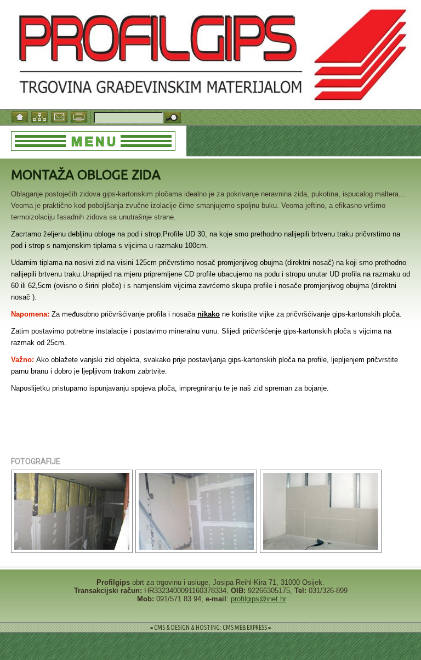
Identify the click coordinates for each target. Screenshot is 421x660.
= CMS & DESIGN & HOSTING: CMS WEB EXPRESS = (210, 627)
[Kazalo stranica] (40, 116)
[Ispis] (80, 116)
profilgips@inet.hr (258, 599)
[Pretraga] (172, 118)
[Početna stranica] (21, 116)
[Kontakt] (60, 116)
